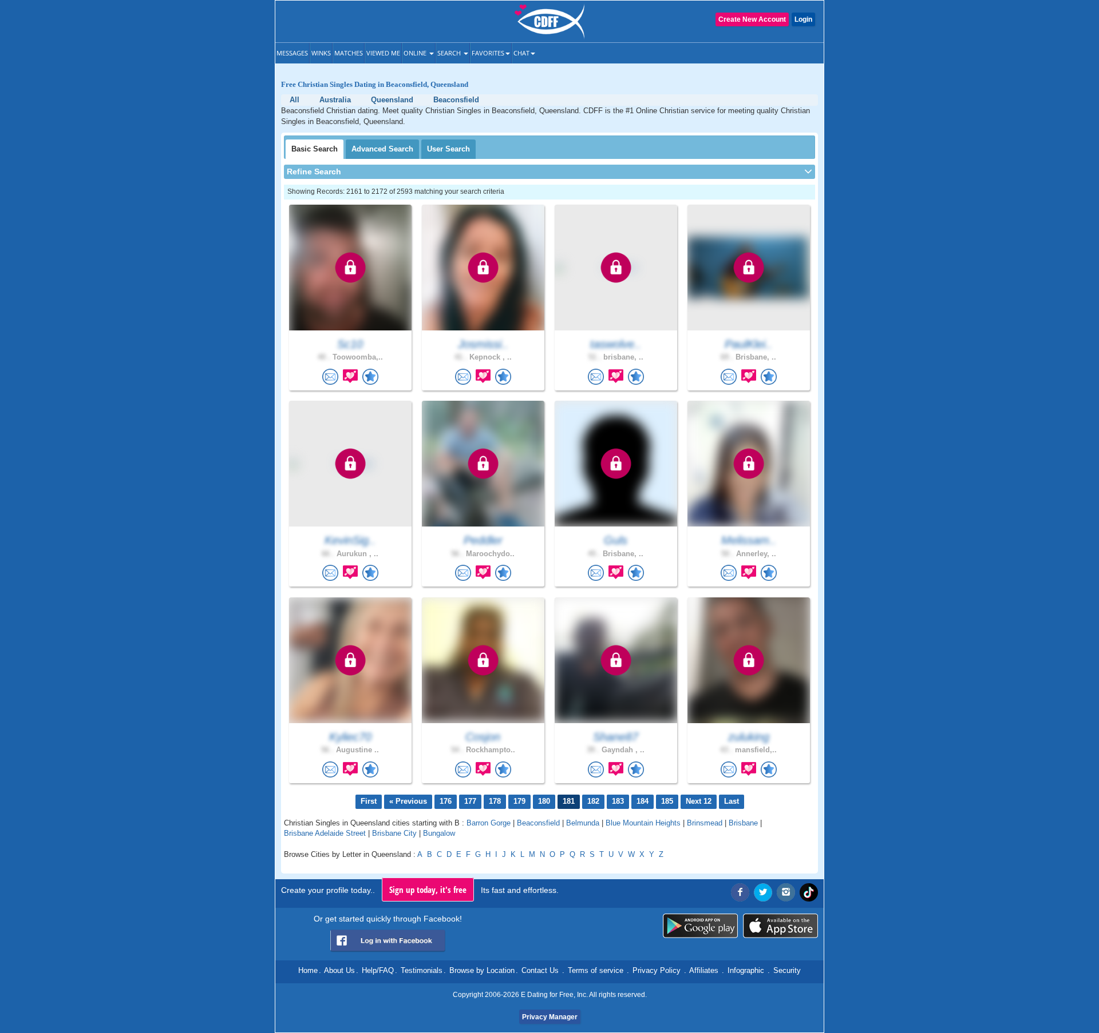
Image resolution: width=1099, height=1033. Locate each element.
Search (449, 53)
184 (643, 801)
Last (731, 801)
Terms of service (595, 970)
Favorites (488, 53)
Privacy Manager (550, 1017)
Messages (292, 53)
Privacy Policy (656, 970)
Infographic (746, 970)
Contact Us (540, 970)
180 (544, 801)
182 (593, 801)
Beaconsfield (538, 823)
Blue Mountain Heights (643, 823)
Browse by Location (482, 970)
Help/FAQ (378, 970)
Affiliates (703, 970)
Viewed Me (383, 53)
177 (470, 801)
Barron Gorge (489, 823)
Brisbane (743, 823)
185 (667, 801)
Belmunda (582, 823)
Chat (521, 53)
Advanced (382, 149)
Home (308, 970)
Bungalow (439, 833)
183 (618, 801)
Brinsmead (704, 823)
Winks (321, 53)
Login (803, 19)
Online (416, 53)
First (369, 801)
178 (495, 801)
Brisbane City (394, 833)
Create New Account (752, 19)
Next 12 (698, 801)
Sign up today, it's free (428, 889)
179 (519, 801)
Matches (348, 53)
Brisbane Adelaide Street (325, 833)
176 (446, 801)
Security (787, 970)
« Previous (408, 801)
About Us (339, 970)
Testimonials (421, 970)
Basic (314, 149)
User (448, 149)
